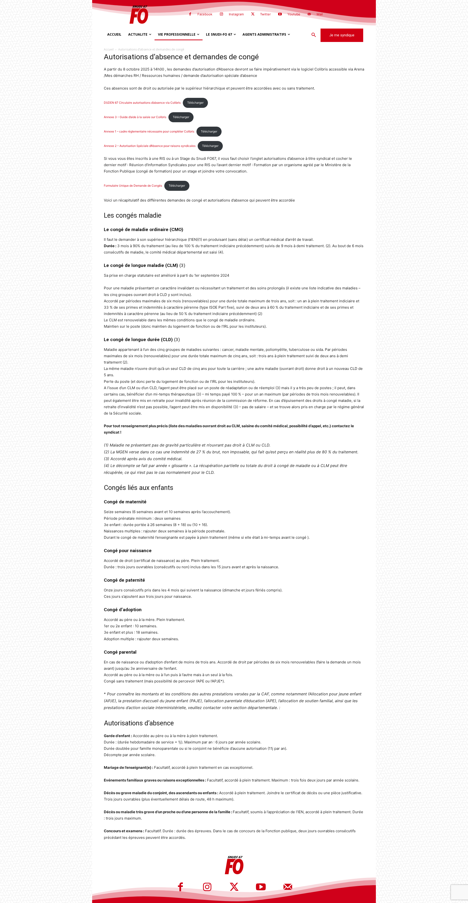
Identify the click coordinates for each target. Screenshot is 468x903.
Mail (320, 14)
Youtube (293, 14)
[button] (314, 35)
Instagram (236, 14)
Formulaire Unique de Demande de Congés (133, 185)
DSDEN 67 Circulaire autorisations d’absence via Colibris (142, 102)
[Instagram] (221, 14)
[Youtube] (279, 14)
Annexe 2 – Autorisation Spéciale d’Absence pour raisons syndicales (149, 146)
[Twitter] (252, 14)
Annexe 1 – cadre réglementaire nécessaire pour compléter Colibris (149, 131)
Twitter (265, 14)
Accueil (109, 49)
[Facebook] (190, 14)
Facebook (204, 14)
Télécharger (195, 102)
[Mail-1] (309, 14)
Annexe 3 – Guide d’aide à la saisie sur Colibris (135, 117)
